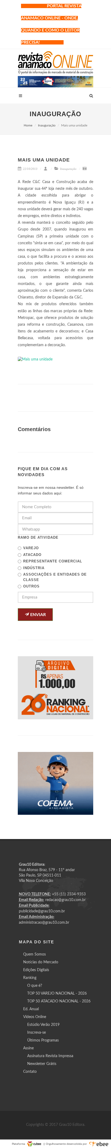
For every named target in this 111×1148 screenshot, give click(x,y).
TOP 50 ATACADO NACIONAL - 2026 (59, 1001)
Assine (28, 1048)
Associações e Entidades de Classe (55, 577)
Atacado (32, 555)
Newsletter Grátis (41, 1064)
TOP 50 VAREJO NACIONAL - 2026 (57, 993)
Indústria (33, 568)
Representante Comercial (52, 561)
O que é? (34, 986)
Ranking (29, 978)
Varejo (31, 548)
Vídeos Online (34, 1017)
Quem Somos (34, 954)
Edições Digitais (36, 970)
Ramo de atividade (38, 537)
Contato (30, 1072)
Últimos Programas (43, 1040)
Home (28, 125)
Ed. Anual (31, 1009)
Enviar (37, 615)
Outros (31, 586)
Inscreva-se (36, 1032)
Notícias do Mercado (40, 962)
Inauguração (47, 125)
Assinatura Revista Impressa (50, 1056)
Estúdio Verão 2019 (43, 1025)
